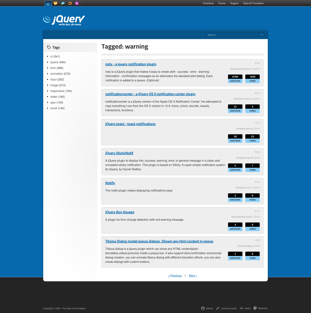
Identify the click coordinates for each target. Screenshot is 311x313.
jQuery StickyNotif (119, 153)
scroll (53, 108)
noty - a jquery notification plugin (130, 64)
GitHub (209, 308)
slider (53, 96)
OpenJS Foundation (253, 3)
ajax (53, 102)
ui (51, 56)
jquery (54, 62)
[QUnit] (77, 3)
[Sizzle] (69, 3)
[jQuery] (48, 3)
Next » (193, 275)
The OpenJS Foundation (74, 308)
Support (234, 3)
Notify (110, 182)
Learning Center (229, 308)
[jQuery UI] (55, 3)
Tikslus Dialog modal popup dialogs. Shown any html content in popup (159, 241)
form (53, 68)
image (54, 85)
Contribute (208, 3)
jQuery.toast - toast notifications (130, 123)
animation (56, 73)
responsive (57, 91)
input (53, 79)
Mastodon (263, 308)
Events (222, 3)
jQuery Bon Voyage (119, 212)
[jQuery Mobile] (62, 3)
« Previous (175, 275)
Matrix (248, 308)
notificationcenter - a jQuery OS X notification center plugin (150, 93)
